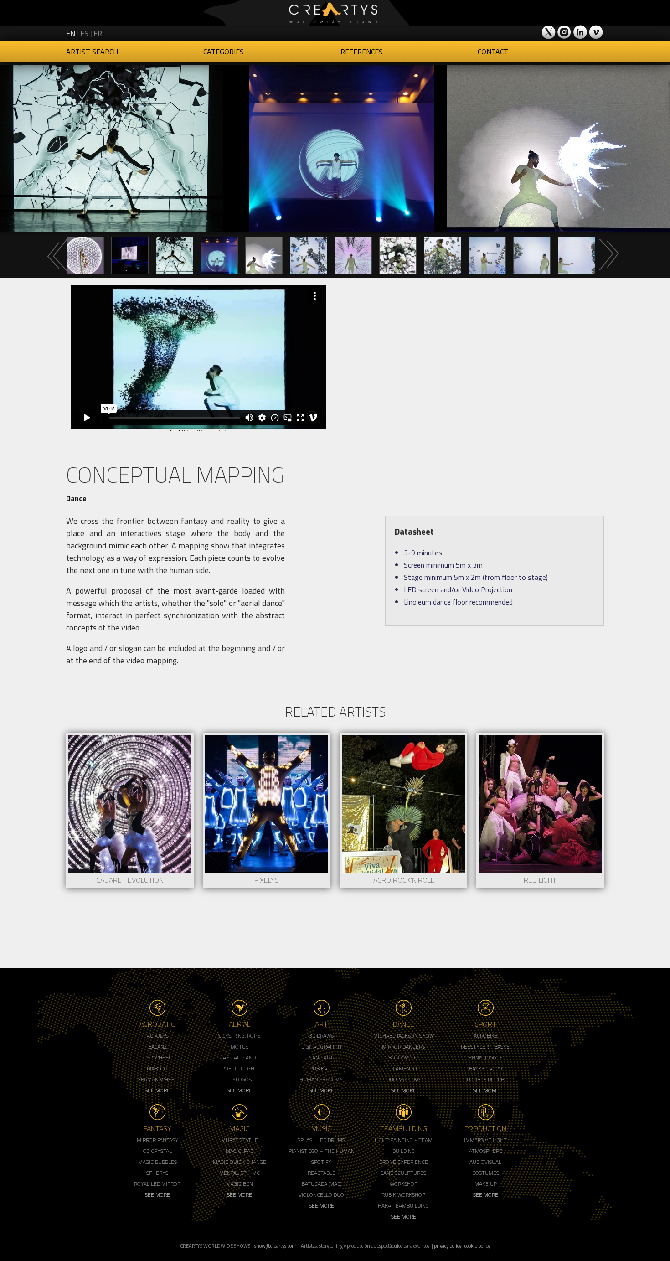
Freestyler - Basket (485, 1046)
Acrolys (157, 1035)
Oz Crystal (157, 1151)
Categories (223, 51)
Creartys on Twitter (549, 32)
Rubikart (321, 1068)
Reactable (321, 1172)
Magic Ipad (239, 1151)
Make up (485, 1183)
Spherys (157, 1172)
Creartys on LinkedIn (580, 32)
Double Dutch (486, 1079)
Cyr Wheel (157, 1057)
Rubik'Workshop (403, 1194)
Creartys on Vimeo (595, 32)
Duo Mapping (404, 1079)
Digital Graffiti (321, 1046)
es (84, 33)
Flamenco (403, 1068)
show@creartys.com (275, 1246)
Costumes (485, 1172)
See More (157, 1090)
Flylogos (239, 1079)
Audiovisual (485, 1162)
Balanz (157, 1046)
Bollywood (403, 1057)
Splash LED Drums (321, 1140)
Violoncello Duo (321, 1194)
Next (608, 254)
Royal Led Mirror (157, 1183)
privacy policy (447, 1246)
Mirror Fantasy (157, 1140)
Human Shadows (321, 1079)
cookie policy (477, 1246)
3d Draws (321, 1035)
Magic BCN (239, 1183)
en (70, 33)
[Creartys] (335, 13)
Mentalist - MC (239, 1172)
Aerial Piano (239, 1057)
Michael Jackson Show (403, 1035)
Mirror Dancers (403, 1046)
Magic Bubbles (157, 1162)
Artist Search (92, 51)
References (361, 51)
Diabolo (157, 1068)
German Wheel (157, 1079)
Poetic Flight (240, 1068)
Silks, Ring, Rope (239, 1035)
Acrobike (486, 1035)
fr (97, 33)
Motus (239, 1046)
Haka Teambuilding (403, 1205)
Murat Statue (239, 1140)
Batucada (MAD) (321, 1183)
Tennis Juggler (485, 1057)
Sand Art (321, 1057)
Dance (76, 498)
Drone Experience (403, 1162)
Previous (57, 254)
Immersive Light (485, 1140)
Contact (493, 51)
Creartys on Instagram (564, 32)
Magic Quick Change (239, 1162)
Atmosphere (485, 1151)
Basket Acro (485, 1068)
